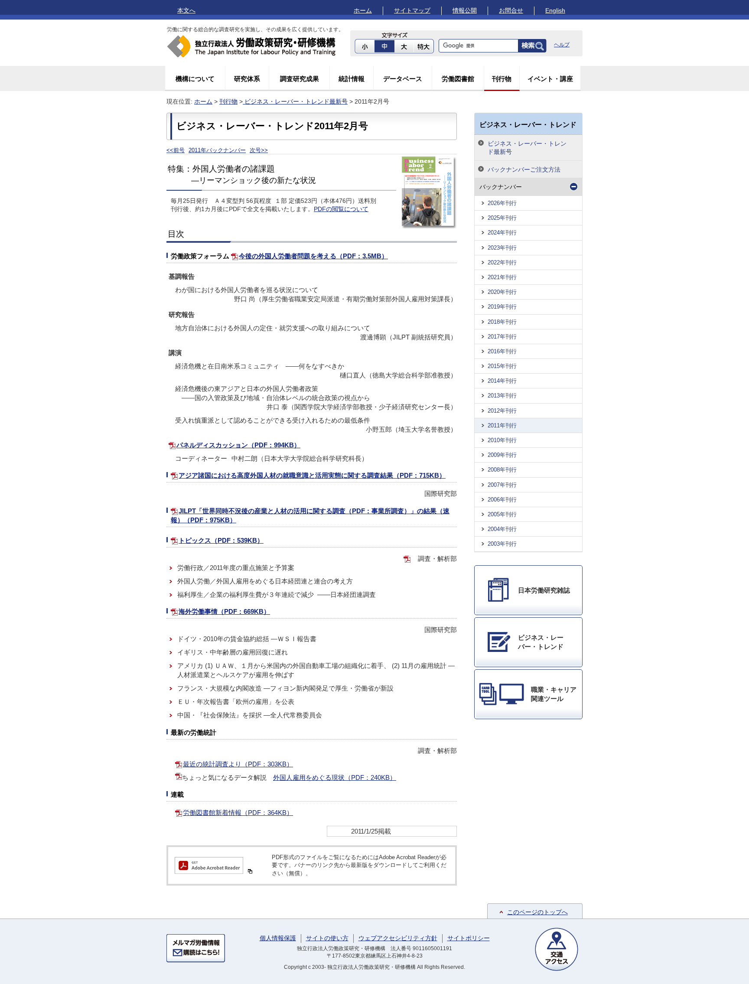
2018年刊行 (502, 322)
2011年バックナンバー (217, 150)
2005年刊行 (502, 514)
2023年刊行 (502, 247)
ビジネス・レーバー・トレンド (527, 124)
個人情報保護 (278, 938)
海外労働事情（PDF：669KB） (224, 611)
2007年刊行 (502, 485)
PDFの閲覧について (341, 209)
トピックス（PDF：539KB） (221, 540)
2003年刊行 (502, 544)
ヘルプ (562, 45)
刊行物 (501, 78)
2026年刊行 (502, 203)
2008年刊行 (502, 469)
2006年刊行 (502, 499)
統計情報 (352, 78)
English (555, 10)
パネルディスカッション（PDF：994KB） (238, 445)
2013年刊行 (502, 395)
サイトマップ (412, 10)
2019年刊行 (502, 306)
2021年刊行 (502, 277)
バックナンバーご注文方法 (524, 169)
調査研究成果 (299, 78)
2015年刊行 (502, 366)
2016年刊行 (502, 351)
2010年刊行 (502, 440)
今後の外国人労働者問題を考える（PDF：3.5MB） (313, 256)
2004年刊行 (502, 529)
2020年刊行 (502, 292)
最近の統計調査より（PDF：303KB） (238, 764)
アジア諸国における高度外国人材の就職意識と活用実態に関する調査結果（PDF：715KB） (312, 475)
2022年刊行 (502, 262)
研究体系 (247, 78)
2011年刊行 (502, 425)
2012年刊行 (502, 410)
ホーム (363, 10)
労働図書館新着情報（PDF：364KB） (238, 812)
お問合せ (511, 10)
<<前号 (175, 150)
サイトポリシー (468, 938)
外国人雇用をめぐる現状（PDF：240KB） (334, 777)
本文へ (186, 10)
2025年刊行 (502, 218)
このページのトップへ (537, 912)
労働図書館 (458, 78)
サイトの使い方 (327, 938)
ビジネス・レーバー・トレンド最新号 (295, 101)
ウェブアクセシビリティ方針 (397, 938)
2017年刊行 (502, 336)
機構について (195, 78)
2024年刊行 (502, 232)
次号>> (259, 150)
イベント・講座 (550, 78)
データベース (402, 78)
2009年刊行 (502, 455)
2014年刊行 (502, 381)
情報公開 (465, 10)
